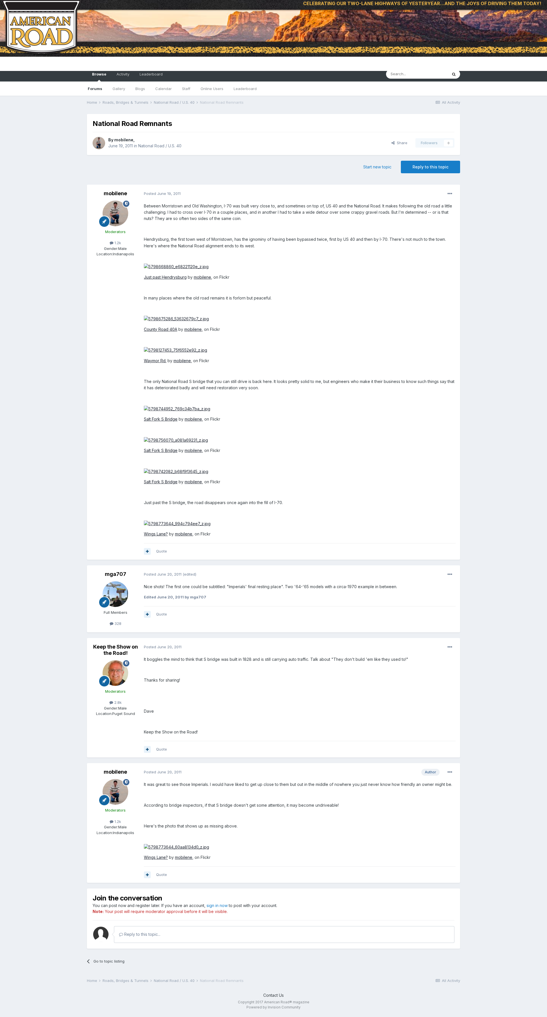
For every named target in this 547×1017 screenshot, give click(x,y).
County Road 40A (160, 329)
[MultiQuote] (147, 551)
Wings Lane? (156, 533)
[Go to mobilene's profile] (99, 143)
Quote (161, 551)
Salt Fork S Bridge (160, 419)
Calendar (163, 88)
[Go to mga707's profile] (115, 594)
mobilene (123, 139)
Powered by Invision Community (273, 1007)
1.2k (117, 243)
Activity (123, 74)
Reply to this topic (430, 166)
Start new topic (377, 166)
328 (117, 623)
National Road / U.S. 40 (159, 145)
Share (401, 142)
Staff (186, 88)
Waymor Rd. (155, 360)
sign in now (217, 905)
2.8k (117, 702)
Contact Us (273, 995)
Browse (99, 74)
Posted (162, 193)
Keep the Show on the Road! (115, 650)
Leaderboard (245, 88)
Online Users (212, 88)
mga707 (115, 574)
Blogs (140, 88)
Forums (95, 88)
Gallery (119, 88)
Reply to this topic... (141, 934)
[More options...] (450, 193)
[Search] (454, 74)
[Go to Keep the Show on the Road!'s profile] (115, 673)
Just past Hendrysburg (165, 277)
